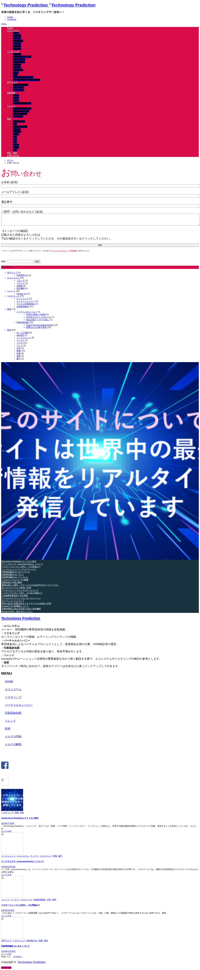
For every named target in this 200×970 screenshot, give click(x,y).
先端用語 (11, 93)
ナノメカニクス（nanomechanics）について (22, 861)
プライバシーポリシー (59, 251)
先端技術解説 (19, 59)
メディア (17, 46)
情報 (9, 309)
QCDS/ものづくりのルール (38, 317)
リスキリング (13, 51)
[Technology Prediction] (48, 5)
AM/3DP (16, 129)
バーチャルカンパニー (27, 312)
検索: (3, 261)
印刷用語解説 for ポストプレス (15, 946)
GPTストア (12, 82)
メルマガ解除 (13, 744)
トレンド (11, 106)
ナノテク (17, 132)
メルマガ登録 (13, 736)
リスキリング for (20, 85)
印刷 (15, 124)
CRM (15, 75)
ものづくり (18, 70)
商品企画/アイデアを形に (37, 320)
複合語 (16, 98)
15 (14, 956)
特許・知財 (12, 153)
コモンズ (17, 49)
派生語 (16, 101)
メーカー (17, 36)
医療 (15, 142)
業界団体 (17, 43)
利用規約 (73, 251)
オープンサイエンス (22, 108)
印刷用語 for (18, 90)
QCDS (16, 72)
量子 (15, 139)
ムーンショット (20, 114)
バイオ (16, 134)
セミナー (17, 54)
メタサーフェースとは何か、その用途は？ (20, 905)
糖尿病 (16, 145)
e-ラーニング (19, 62)
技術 (9, 119)
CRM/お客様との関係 (36, 314)
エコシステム (13, 30)
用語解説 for (18, 87)
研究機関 (17, 38)
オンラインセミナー (26, 301)
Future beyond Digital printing (26, 80)
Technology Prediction (20, 618)
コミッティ (18, 41)
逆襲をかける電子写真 (23, 77)
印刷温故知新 (23, 322)
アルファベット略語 (22, 103)
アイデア (17, 65)
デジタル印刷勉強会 (22, 57)
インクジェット (20, 127)
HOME (10, 28)
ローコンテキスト (21, 111)
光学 (15, 137)
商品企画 (17, 67)
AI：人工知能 (19, 121)
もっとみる (6, 831)
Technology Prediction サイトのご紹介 (20, 818)
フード (16, 147)
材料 (15, 150)
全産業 (16, 33)
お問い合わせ (13, 155)
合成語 (16, 95)
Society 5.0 (18, 116)
